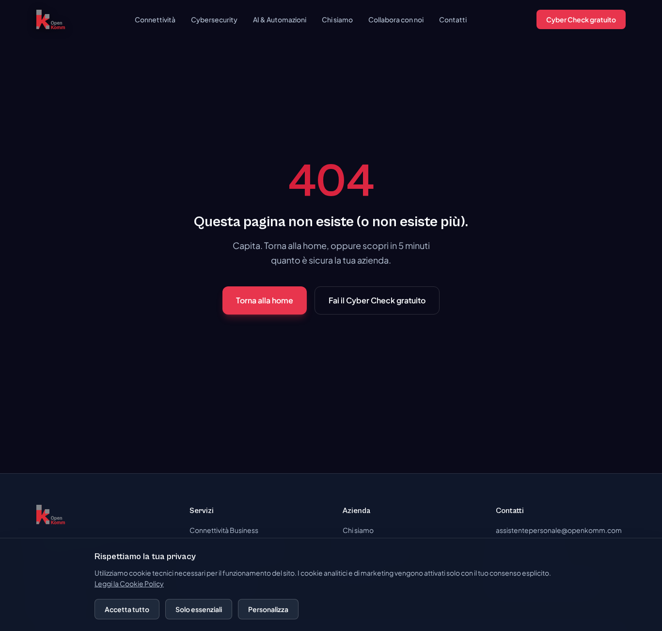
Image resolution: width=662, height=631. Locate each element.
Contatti (453, 19)
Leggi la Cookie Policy (129, 583)
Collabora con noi (396, 19)
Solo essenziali (198, 609)
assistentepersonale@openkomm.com (559, 530)
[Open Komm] (50, 19)
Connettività (155, 19)
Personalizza (268, 609)
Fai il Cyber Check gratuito (377, 300)
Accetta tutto (127, 609)
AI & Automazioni (279, 19)
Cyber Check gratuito (581, 19)
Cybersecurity (214, 19)
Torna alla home (264, 300)
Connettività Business (223, 530)
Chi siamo (337, 19)
